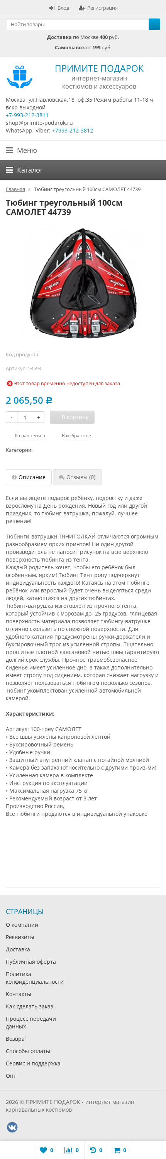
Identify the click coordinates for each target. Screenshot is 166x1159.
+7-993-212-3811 (27, 115)
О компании (22, 924)
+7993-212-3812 (72, 130)
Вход (63, 7)
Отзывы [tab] (80, 477)
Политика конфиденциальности (35, 977)
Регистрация (102, 7)
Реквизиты (20, 937)
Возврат (16, 1038)
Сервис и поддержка (33, 1063)
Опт (11, 1075)
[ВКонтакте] (12, 1127)
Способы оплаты (28, 1051)
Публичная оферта (31, 961)
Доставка (18, 949)
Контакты (18, 994)
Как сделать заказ (29, 1006)
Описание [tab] (32, 477)
